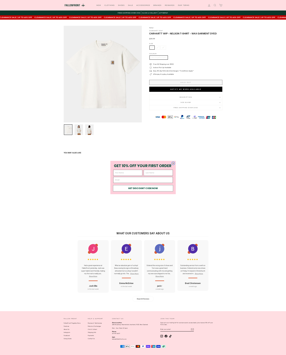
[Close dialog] (173, 163)
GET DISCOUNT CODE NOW (143, 188)
